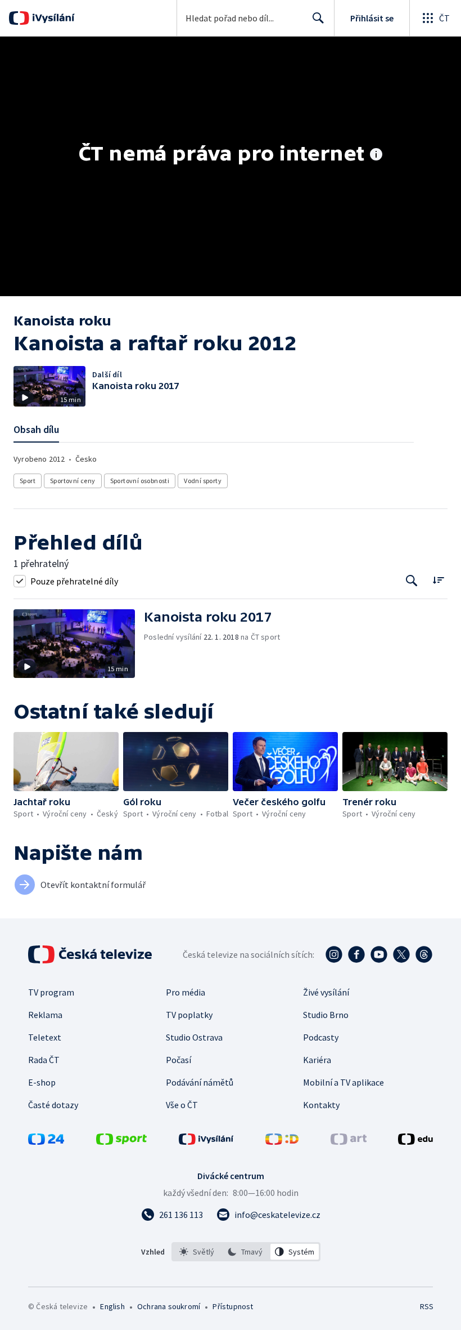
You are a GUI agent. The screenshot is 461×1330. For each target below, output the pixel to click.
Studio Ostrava (194, 1037)
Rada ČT (44, 1059)
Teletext (44, 1037)
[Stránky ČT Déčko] (282, 1141)
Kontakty (321, 1104)
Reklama (45, 1014)
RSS (426, 1306)
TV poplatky (189, 1014)
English (112, 1306)
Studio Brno (326, 1014)
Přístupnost (233, 1306)
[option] (197, 1252)
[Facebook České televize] (356, 954)
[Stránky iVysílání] (206, 1141)
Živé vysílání (326, 992)
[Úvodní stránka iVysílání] (52, 18)
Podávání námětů (199, 1082)
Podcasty (320, 1037)
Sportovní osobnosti (140, 480)
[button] (78, 643)
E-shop (42, 1082)
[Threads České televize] (424, 954)
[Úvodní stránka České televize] (91, 954)
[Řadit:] (438, 579)
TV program (51, 992)
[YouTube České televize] (379, 954)
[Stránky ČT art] (349, 1141)
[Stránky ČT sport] (121, 1141)
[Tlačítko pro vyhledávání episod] (412, 580)
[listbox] (245, 1251)
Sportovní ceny (73, 480)
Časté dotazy (53, 1104)
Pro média (185, 992)
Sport (27, 480)
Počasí (178, 1059)
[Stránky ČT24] (46, 1141)
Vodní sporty (203, 480)
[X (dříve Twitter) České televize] (401, 954)
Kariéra (317, 1059)
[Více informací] (376, 155)
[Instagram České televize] (334, 954)
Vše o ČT (182, 1104)
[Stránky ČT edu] (415, 1141)
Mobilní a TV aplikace (343, 1082)
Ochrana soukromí (168, 1306)
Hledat (318, 18)
